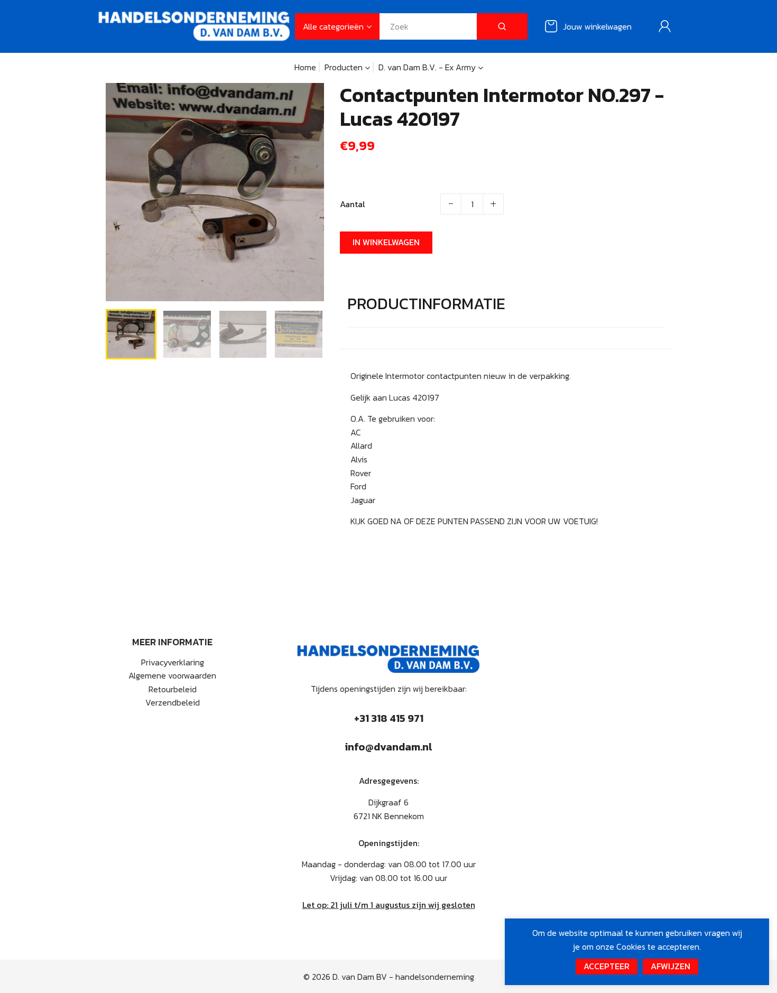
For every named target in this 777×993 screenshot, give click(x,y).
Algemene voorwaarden (172, 675)
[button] (121, 333)
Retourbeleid (173, 689)
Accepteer (607, 966)
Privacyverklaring (172, 662)
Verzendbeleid (172, 702)
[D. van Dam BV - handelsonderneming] (194, 25)
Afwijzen (670, 966)
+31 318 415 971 (388, 718)
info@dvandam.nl (388, 747)
